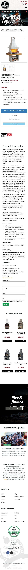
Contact (3, 496)
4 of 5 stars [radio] (9, 278)
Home (2, 29)
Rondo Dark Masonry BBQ (21, 363)
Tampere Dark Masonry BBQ (7, 363)
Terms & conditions (19, 496)
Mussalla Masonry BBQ (7, 333)
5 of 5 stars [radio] (11, 278)
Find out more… (14, 408)
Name (5, 289)
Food (16, 518)
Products (7, 29)
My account (17, 499)
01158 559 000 (23, 1)
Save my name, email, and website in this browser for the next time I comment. (14, 300)
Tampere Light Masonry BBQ (21, 333)
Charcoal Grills (4, 513)
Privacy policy (8, 567)
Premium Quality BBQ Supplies (11, 11)
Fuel (2, 518)
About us (3, 499)
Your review (6, 280)
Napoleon (3, 521)
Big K (16, 516)
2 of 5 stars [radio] (5, 278)
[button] (24, 38)
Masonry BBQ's (4, 30)
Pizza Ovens (4, 516)
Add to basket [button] (7, 340)
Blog (16, 494)
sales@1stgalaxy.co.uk (16, 547)
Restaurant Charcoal (19, 521)
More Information (20, 340)
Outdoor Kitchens (18, 29)
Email (4, 293)
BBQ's (11, 29)
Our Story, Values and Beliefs (13, 449)
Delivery (3, 502)
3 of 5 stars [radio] (7, 278)
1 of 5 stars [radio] (3, 278)
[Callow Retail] (6, 135)
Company (7, 444)
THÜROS (17, 513)
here (5, 479)
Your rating (6, 276)
